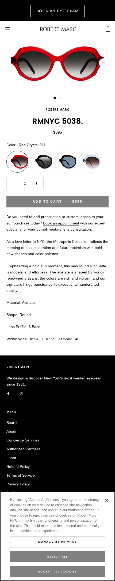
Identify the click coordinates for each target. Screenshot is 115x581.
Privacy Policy (18, 484)
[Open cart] (108, 29)
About (11, 431)
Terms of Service (20, 475)
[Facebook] (8, 393)
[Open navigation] (7, 29)
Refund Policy (18, 466)
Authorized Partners (23, 449)
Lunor (11, 458)
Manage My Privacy (57, 542)
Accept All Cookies (57, 572)
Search (12, 422)
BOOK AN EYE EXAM (57, 11)
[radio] (17, 162)
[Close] (106, 500)
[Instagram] (20, 393)
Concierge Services (22, 440)
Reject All (57, 557)
